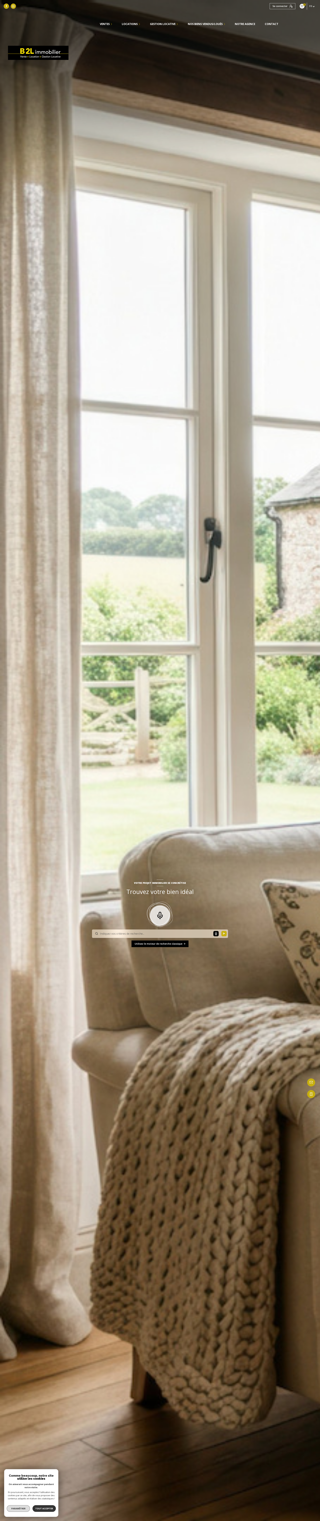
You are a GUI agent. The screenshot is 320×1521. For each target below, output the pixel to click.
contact (271, 24)
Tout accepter (44, 1508)
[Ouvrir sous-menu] (112, 24)
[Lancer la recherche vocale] (160, 914)
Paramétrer (18, 1508)
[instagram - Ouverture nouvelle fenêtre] (13, 6)
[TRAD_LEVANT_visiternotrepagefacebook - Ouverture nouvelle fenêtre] (6, 6)
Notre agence (245, 24)
